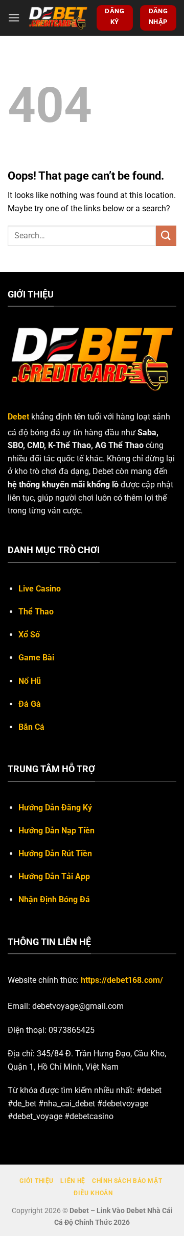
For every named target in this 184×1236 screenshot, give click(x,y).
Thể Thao (36, 611)
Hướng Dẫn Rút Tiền (55, 853)
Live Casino (39, 589)
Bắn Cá (31, 727)
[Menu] (14, 17)
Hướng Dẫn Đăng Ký (55, 807)
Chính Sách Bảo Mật (127, 1180)
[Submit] (166, 235)
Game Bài (36, 657)
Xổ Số (29, 634)
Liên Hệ (72, 1180)
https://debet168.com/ (122, 980)
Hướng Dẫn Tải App (54, 876)
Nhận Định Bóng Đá (54, 899)
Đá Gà (29, 704)
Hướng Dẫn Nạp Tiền (56, 830)
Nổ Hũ (29, 681)
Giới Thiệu (36, 1180)
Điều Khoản (93, 1193)
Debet (18, 417)
